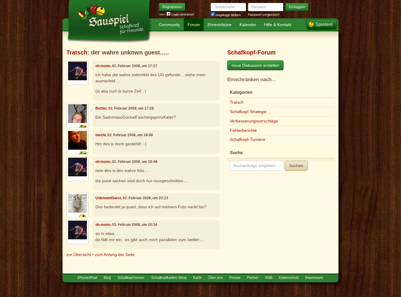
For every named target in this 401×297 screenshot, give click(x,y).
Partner (253, 278)
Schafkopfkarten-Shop (169, 278)
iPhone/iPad (87, 278)
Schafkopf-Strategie (248, 111)
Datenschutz (289, 278)
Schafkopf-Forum (251, 52)
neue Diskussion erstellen (255, 65)
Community (169, 24)
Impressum (314, 278)
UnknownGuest (108, 198)
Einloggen (297, 7)
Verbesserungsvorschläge (254, 121)
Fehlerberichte (243, 130)
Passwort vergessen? (263, 14)
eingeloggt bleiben (228, 15)
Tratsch (76, 52)
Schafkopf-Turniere (247, 139)
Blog (107, 278)
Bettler (101, 108)
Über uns (215, 278)
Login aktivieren (182, 14)
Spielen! (324, 24)
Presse (234, 278)
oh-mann (102, 66)
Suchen (296, 165)
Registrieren (172, 7)
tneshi (100, 135)
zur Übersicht (78, 254)
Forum (194, 24)
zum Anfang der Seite (115, 254)
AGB (268, 278)
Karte (197, 278)
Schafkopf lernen (130, 278)
